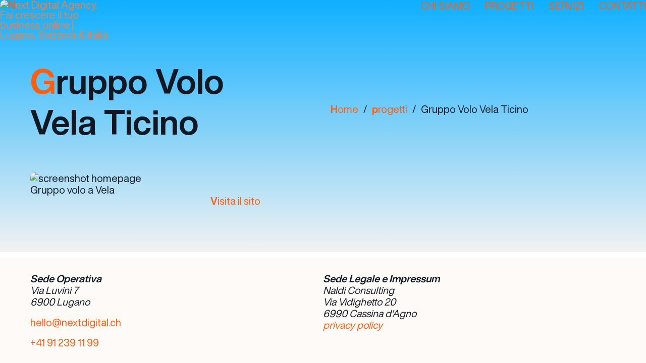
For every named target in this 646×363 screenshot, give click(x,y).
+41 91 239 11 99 (64, 342)
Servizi (566, 6)
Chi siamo (445, 6)
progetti (389, 109)
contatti (622, 6)
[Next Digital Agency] (63, 20)
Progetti (509, 6)
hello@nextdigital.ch (75, 322)
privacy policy (353, 325)
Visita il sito (235, 201)
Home (344, 109)
